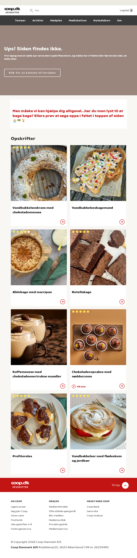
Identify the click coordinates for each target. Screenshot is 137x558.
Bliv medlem (56, 515)
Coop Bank (93, 506)
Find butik (17, 520)
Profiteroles (22, 456)
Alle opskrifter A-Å (21, 524)
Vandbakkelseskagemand (92, 207)
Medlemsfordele (58, 506)
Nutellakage (81, 292)
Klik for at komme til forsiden (32, 72)
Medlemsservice (58, 529)
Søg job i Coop (19, 511)
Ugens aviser (18, 506)
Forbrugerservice (21, 529)
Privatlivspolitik (58, 524)
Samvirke (92, 511)
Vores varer (17, 515)
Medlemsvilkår (57, 520)
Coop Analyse (95, 515)
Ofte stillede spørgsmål (62, 511)
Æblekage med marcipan (32, 292)
